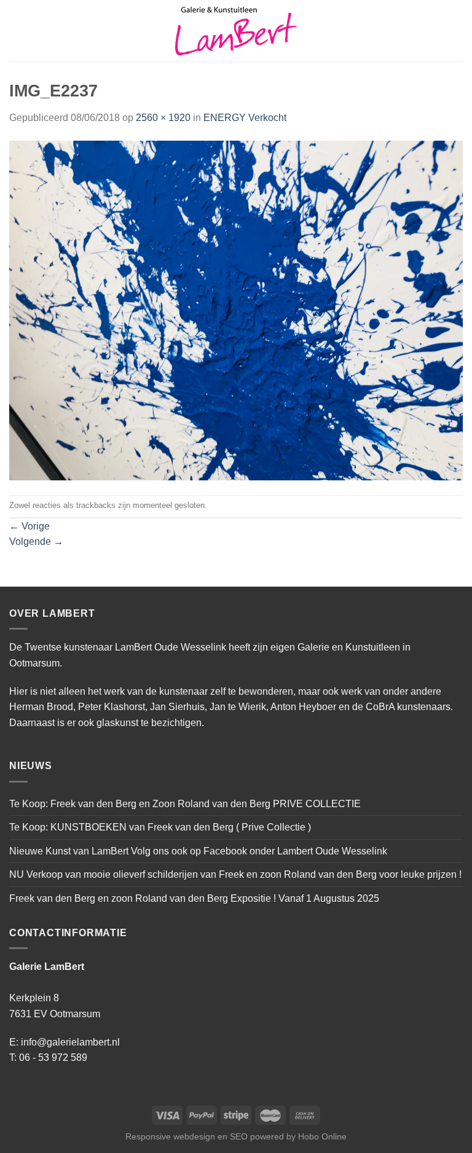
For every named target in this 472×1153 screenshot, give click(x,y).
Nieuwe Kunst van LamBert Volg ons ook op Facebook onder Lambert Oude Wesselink (198, 851)
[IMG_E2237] (236, 310)
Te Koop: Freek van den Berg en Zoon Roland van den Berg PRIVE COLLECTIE (185, 804)
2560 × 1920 (163, 117)
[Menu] (16, 30)
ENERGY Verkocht (244, 117)
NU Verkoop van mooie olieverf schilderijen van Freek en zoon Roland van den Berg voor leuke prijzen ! (235, 874)
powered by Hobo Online (298, 1136)
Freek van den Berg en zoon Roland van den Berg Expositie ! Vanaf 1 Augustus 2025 (194, 898)
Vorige (29, 526)
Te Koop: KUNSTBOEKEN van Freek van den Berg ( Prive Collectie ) (160, 827)
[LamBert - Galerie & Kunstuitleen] (236, 31)
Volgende (36, 541)
